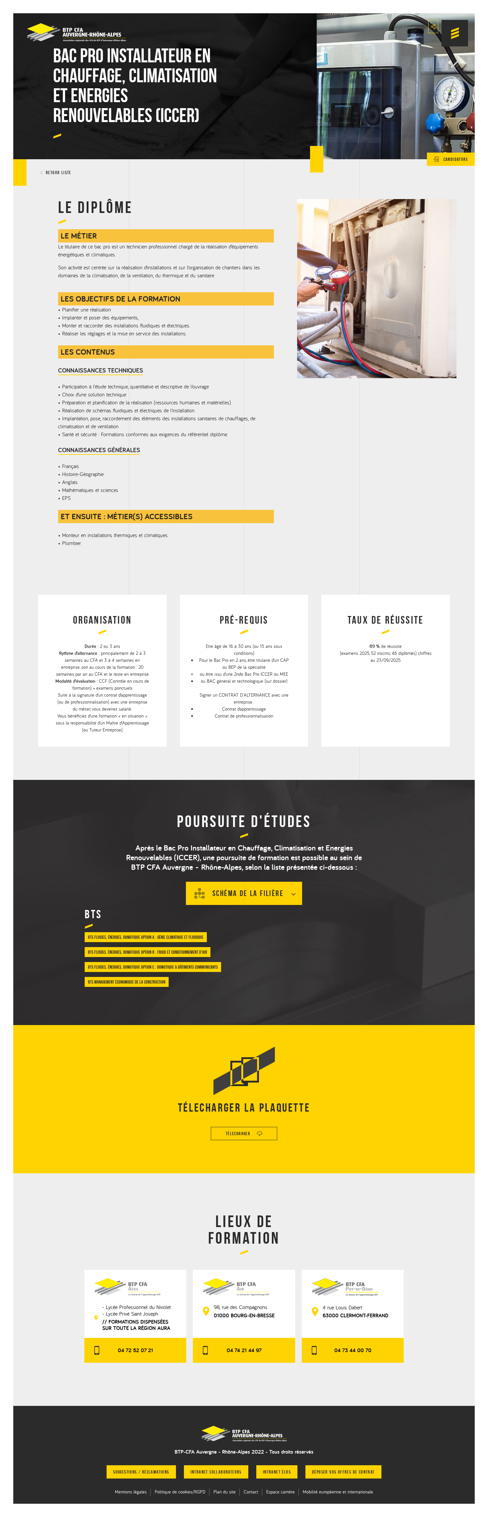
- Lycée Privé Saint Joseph (130, 1313)
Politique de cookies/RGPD (180, 1492)
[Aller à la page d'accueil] (244, 1434)
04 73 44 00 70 (352, 1350)
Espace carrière (280, 1492)
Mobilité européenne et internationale (338, 1492)
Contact (251, 1492)
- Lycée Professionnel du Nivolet (136, 1307)
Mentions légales (131, 1492)
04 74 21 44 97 (244, 1350)
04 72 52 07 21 (135, 1350)
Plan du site (224, 1492)
